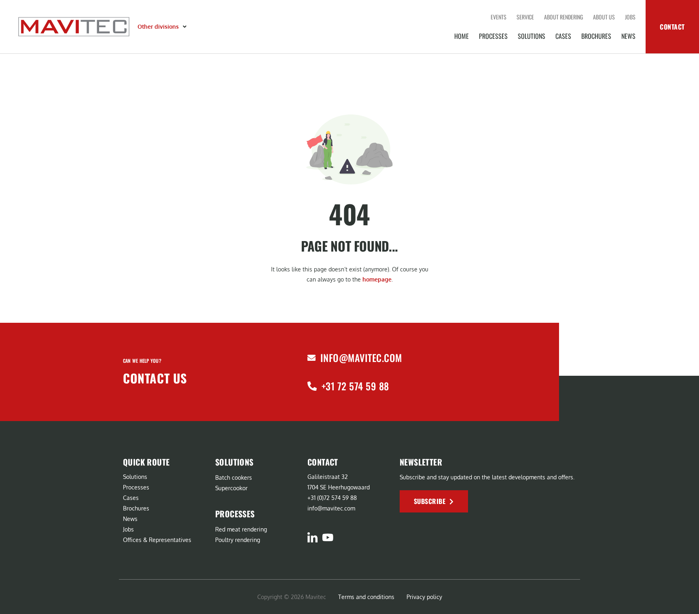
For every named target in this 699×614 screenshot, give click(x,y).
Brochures (596, 36)
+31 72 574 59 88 (355, 386)
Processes (493, 36)
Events (498, 17)
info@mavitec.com (361, 357)
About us (604, 17)
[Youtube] (327, 537)
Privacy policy (424, 596)
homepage (377, 279)
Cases (563, 36)
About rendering (563, 17)
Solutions (531, 36)
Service (525, 17)
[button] (162, 26)
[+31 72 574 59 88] (312, 386)
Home (461, 36)
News (628, 36)
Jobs (630, 17)
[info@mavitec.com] (311, 358)
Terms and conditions (366, 596)
